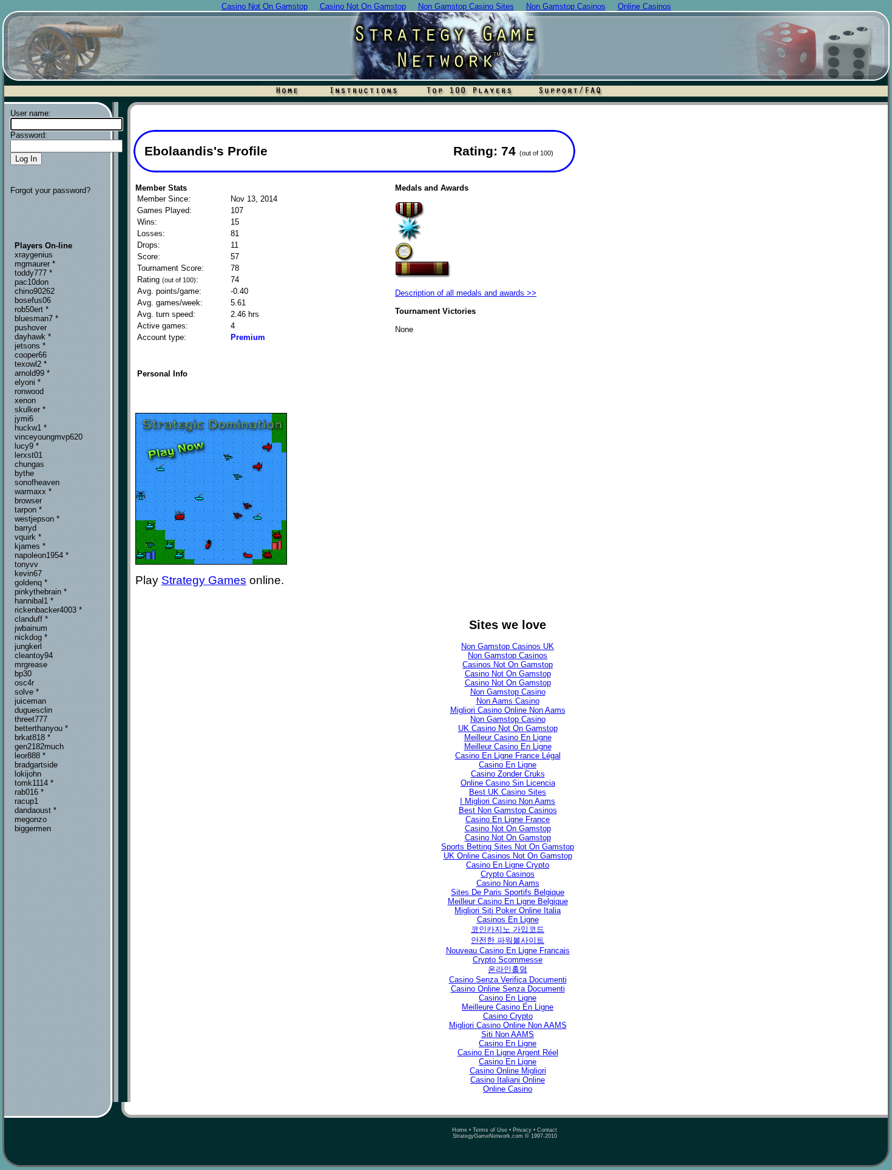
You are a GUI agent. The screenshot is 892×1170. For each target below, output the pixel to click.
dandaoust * (35, 810)
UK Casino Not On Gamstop (508, 728)
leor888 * (30, 755)
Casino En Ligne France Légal (508, 755)
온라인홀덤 (507, 969)
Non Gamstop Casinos (507, 655)
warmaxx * (33, 491)
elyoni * (28, 382)
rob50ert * (32, 309)
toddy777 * (33, 272)
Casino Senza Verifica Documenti (508, 979)
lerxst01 (28, 455)
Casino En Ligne (507, 764)
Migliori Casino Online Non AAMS (508, 1025)
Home (459, 1130)
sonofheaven (37, 482)
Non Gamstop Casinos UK (507, 646)
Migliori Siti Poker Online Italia (507, 910)
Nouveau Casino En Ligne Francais (508, 950)
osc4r (24, 682)
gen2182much (39, 746)
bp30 (23, 673)
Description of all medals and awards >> (465, 293)
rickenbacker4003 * (48, 609)
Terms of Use (490, 1130)
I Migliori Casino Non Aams (507, 801)
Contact (547, 1130)
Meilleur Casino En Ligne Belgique (508, 901)
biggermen (33, 828)
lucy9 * (27, 446)
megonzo (31, 819)
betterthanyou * (41, 728)
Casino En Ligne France (507, 819)
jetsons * (30, 345)
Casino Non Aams (507, 883)
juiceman (30, 701)
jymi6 (24, 418)
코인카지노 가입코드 (507, 929)
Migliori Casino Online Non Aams (508, 710)
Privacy (522, 1130)
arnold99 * (32, 373)
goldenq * (31, 582)
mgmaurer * (35, 263)
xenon (25, 400)
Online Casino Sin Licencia (508, 782)
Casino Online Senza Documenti (508, 988)
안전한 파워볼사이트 (507, 940)
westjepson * (37, 518)
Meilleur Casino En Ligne (508, 737)
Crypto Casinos (508, 874)
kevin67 (28, 573)
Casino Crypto (508, 1016)
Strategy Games (203, 580)
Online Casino (507, 1088)
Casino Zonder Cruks (508, 773)
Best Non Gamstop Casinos (508, 810)
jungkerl (28, 646)
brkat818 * (32, 737)
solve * (27, 691)
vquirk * (28, 537)
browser (28, 500)
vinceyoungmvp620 (49, 436)
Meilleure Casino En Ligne (507, 1007)
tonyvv (26, 564)
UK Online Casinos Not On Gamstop (508, 855)
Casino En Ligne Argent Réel (508, 1052)
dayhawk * (33, 336)
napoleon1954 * (42, 555)
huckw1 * (31, 427)
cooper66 (31, 354)
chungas (29, 464)
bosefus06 (33, 300)
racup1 (26, 801)
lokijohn (28, 773)
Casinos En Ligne (508, 919)
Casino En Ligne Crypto (507, 864)
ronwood (29, 391)
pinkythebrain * (41, 591)
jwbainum (31, 628)
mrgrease (31, 664)
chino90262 (35, 291)
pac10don (32, 282)
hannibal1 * (34, 600)
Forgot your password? (50, 190)
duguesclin (33, 710)
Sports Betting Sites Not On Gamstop (507, 846)
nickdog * (31, 637)
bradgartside (36, 764)
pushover (31, 327)
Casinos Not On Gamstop (507, 664)
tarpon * (28, 509)
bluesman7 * (36, 318)
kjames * (30, 546)
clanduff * (31, 619)
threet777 (31, 719)
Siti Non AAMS (507, 1034)
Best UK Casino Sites (507, 792)
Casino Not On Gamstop (508, 673)
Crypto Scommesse (507, 959)
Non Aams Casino (507, 701)
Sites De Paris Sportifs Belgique (507, 892)
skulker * (30, 409)
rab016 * (29, 792)
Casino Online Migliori (508, 1070)
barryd (25, 527)
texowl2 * (31, 364)
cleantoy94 (34, 655)
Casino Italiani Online (507, 1079)
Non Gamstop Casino (508, 691)
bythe (24, 473)
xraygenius (34, 254)
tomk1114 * (34, 782)
